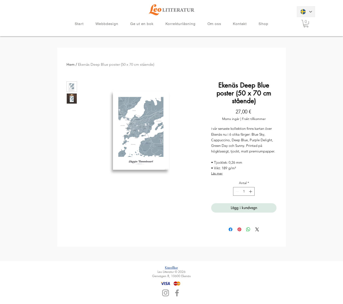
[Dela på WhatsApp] (248, 229)
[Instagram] (165, 292)
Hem (70, 64)
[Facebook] (177, 292)
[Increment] (251, 191)
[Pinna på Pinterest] (239, 229)
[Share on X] (257, 229)
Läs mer (217, 173)
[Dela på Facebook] (230, 229)
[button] (305, 23)
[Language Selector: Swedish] (306, 11)
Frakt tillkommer (254, 119)
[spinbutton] (244, 191)
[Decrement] (237, 191)
